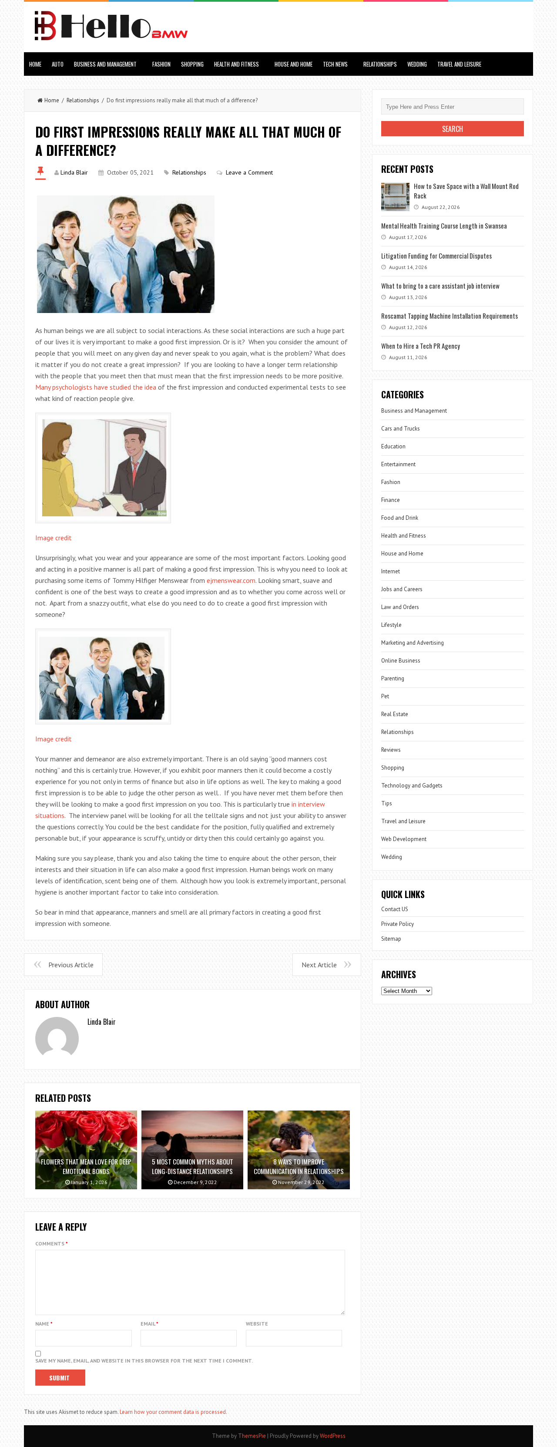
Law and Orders (400, 607)
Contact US (394, 909)
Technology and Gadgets (412, 785)
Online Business (400, 660)
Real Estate (394, 714)
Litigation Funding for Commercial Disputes (436, 255)
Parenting (392, 678)
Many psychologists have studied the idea (95, 387)
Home (35, 64)
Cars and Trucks (400, 428)
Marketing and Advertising (412, 642)
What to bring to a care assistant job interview (440, 285)
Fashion (161, 64)
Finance (390, 500)
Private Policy (397, 924)
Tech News (335, 64)
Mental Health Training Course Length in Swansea (444, 225)
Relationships (380, 64)
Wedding (417, 64)
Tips (386, 803)
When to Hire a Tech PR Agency (420, 345)
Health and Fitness (236, 64)
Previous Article (71, 964)
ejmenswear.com (231, 580)
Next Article (319, 964)
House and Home (293, 64)
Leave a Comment (249, 172)
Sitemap (391, 938)
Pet (385, 696)
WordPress (333, 1436)
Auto (58, 64)
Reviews (391, 750)
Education (393, 446)
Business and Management (105, 64)
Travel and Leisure (459, 64)
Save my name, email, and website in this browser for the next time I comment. (144, 1360)
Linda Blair (74, 172)
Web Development (403, 839)
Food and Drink (399, 518)
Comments (51, 1243)
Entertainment (398, 464)
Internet (390, 571)
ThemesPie (252, 1436)
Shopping (192, 64)
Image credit (53, 537)
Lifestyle (391, 625)
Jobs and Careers (402, 589)
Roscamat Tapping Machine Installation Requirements (449, 315)
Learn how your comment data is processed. (173, 1412)
